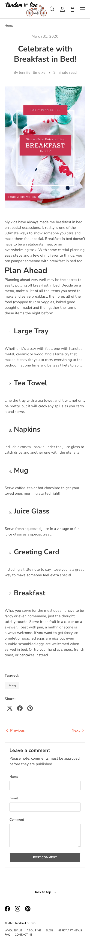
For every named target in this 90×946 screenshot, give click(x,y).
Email (13, 798)
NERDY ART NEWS (70, 930)
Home (9, 25)
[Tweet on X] (10, 708)
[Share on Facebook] (20, 708)
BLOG (49, 930)
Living (11, 685)
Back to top (43, 892)
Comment (16, 819)
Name (13, 776)
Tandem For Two (25, 923)
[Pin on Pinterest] (30, 708)
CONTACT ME (23, 934)
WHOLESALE (13, 930)
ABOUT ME (34, 930)
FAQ (7, 934)
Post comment (45, 857)
